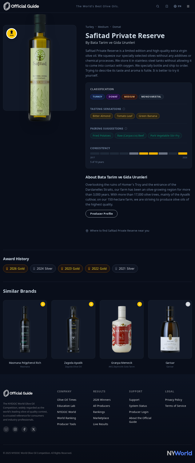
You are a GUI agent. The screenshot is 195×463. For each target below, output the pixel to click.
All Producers (101, 406)
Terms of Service (175, 406)
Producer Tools (66, 424)
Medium (103, 27)
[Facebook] (24, 429)
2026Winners (102, 399)
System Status (138, 406)
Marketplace (101, 418)
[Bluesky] (6, 429)
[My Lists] (167, 6)
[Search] (157, 6)
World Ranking (66, 418)
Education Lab (66, 406)
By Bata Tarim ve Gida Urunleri (110, 42)
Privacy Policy (173, 399)
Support (134, 399)
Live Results (100, 424)
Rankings (99, 412)
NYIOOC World (66, 412)
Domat (117, 27)
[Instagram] (15, 429)
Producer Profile (101, 213)
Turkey (90, 27)
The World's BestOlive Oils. (97, 6)
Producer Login (139, 412)
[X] (33, 429)
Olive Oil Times (66, 399)
